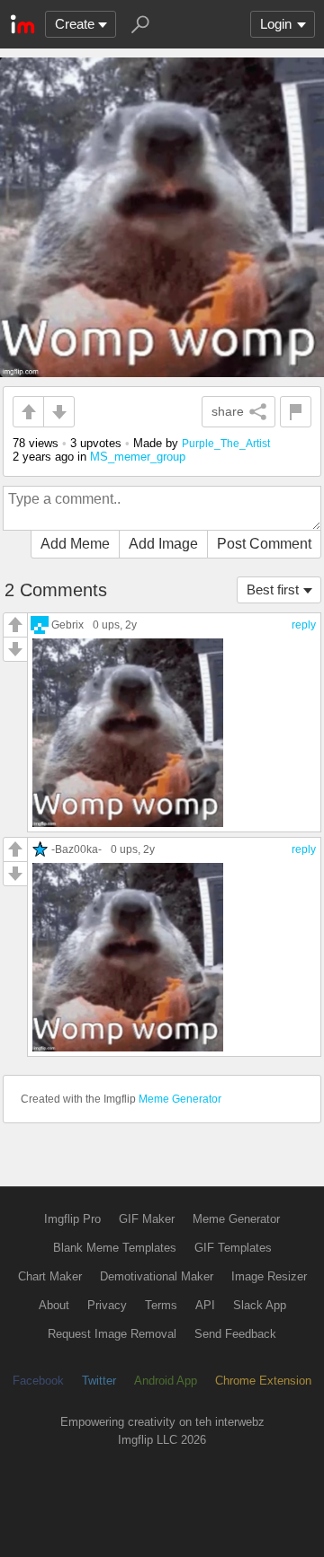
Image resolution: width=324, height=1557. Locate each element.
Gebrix (67, 624)
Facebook (38, 1380)
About (54, 1305)
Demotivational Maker (156, 1276)
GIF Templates (233, 1247)
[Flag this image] (295, 411)
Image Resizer (269, 1276)
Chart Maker (50, 1276)
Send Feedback (235, 1334)
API (205, 1305)
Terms (161, 1305)
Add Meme (75, 543)
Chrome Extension (263, 1380)
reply (304, 625)
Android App (165, 1380)
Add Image (163, 543)
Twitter (99, 1380)
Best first (273, 589)
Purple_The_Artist (226, 443)
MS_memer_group (137, 456)
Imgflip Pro (72, 1219)
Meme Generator (180, 1099)
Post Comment (264, 543)
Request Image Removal (112, 1334)
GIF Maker (147, 1219)
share (228, 411)
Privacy (107, 1305)
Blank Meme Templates (114, 1247)
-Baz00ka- (76, 849)
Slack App (259, 1305)
